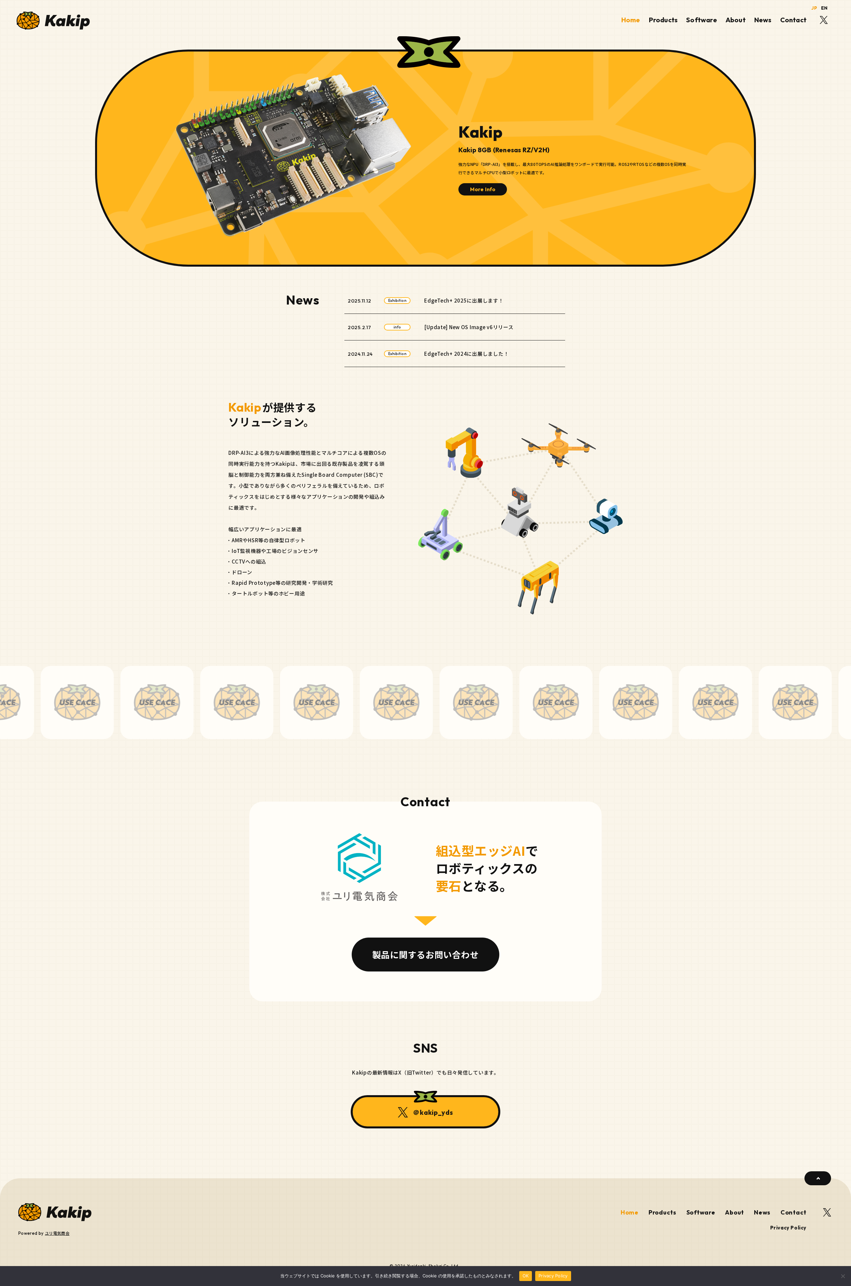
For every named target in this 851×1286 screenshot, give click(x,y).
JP (814, 8)
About (736, 20)
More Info (482, 189)
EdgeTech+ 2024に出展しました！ (466, 353)
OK (526, 1275)
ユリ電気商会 (57, 1233)
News (763, 20)
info (397, 327)
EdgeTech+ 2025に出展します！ (463, 300)
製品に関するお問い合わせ (425, 954)
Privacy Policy (788, 1227)
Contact (793, 20)
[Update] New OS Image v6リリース (468, 326)
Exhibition (397, 300)
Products (663, 20)
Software (701, 20)
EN (824, 8)
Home (630, 20)
